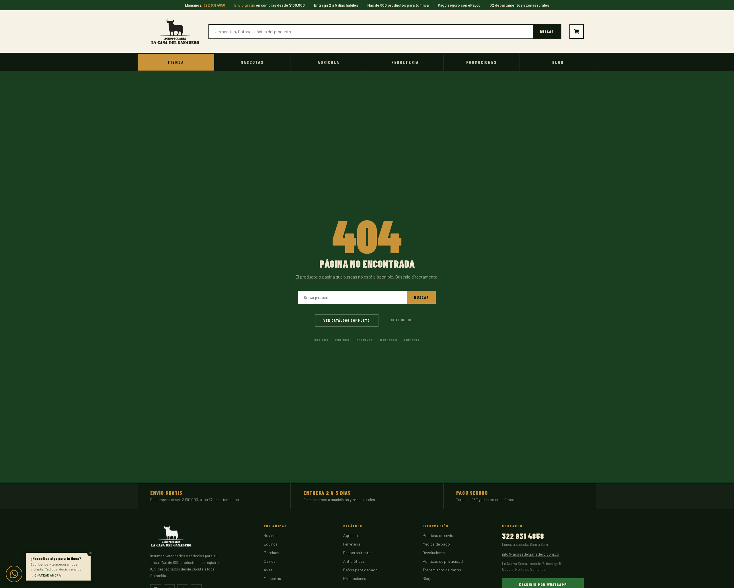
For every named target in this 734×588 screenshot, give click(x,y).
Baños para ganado (360, 569)
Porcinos (364, 340)
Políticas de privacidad (443, 561)
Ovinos (270, 561)
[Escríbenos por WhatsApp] (14, 574)
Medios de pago (436, 544)
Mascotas (252, 62)
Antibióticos (354, 561)
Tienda (175, 62)
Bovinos (321, 340)
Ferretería (405, 62)
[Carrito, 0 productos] (576, 31)
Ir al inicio (401, 320)
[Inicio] (175, 31)
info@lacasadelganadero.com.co (530, 554)
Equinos (342, 340)
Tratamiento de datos (442, 569)
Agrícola (328, 62)
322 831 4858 (523, 536)
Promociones (481, 62)
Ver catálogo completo (346, 320)
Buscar (547, 31)
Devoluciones (434, 552)
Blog (558, 62)
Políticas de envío (438, 535)
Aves (268, 569)
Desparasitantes (357, 552)
